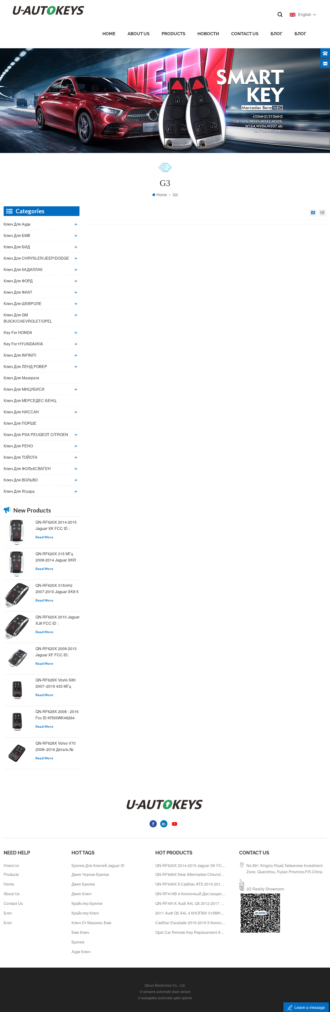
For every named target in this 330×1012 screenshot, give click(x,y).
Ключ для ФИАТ (18, 292)
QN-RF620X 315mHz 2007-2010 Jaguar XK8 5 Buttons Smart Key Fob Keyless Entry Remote (57, 588)
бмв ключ (80, 932)
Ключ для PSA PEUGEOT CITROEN (36, 434)
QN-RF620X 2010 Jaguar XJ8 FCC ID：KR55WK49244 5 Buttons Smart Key (57, 620)
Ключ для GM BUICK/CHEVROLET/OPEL (28, 318)
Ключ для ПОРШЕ (20, 423)
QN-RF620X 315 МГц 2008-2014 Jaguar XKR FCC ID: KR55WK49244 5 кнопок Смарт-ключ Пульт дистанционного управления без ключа (57, 557)
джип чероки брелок (90, 874)
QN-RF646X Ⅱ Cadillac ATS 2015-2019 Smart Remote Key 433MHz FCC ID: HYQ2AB (190, 884)
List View (322, 212)
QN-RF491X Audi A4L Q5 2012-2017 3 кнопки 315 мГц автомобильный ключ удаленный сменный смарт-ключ (190, 903)
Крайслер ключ (85, 913)
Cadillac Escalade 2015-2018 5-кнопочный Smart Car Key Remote (190, 922)
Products (173, 33)
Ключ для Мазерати (21, 378)
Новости (208, 33)
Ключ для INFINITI (20, 355)
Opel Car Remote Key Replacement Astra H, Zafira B (190, 932)
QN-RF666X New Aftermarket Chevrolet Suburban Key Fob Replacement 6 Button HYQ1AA (190, 874)
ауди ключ (81, 951)
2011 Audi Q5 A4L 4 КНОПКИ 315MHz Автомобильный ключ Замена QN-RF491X (190, 913)
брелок (78, 942)
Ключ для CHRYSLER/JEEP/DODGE (36, 258)
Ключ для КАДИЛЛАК (23, 269)
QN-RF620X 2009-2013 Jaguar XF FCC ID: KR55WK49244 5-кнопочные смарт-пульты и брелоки (56, 652)
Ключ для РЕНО (18, 446)
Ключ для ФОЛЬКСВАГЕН (27, 468)
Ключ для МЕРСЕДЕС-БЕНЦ (30, 400)
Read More (44, 537)
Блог (276, 33)
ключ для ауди (17, 224)
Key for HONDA (18, 332)
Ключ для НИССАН (21, 412)
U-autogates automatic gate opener (165, 997)
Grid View (313, 212)
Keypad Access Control (165, 1004)
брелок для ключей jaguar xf (98, 865)
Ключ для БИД (17, 247)
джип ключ (81, 893)
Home (108, 33)
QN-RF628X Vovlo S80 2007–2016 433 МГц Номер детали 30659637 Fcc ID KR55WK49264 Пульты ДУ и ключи (57, 683)
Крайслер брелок (87, 903)
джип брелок (83, 884)
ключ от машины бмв (91, 922)
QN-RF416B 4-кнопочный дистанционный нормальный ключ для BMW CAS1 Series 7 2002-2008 (190, 893)
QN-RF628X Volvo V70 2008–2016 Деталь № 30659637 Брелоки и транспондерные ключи (57, 746)
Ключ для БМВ (17, 235)
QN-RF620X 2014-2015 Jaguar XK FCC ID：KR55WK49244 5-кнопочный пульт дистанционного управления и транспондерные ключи (57, 525)
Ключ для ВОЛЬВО (21, 480)
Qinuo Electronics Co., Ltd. (165, 985)
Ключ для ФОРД (18, 281)
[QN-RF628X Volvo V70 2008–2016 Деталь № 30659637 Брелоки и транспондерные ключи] (17, 753)
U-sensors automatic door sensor (165, 991)
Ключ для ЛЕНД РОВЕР (25, 366)
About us (139, 33)
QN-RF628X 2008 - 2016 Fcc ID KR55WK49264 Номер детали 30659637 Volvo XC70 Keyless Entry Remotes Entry (57, 715)
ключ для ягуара (19, 491)
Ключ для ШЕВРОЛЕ (23, 303)
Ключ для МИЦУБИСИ (24, 389)
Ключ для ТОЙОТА (20, 457)
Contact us (244, 33)
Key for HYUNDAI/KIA (23, 344)
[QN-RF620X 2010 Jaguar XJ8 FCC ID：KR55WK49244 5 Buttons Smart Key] (17, 627)
